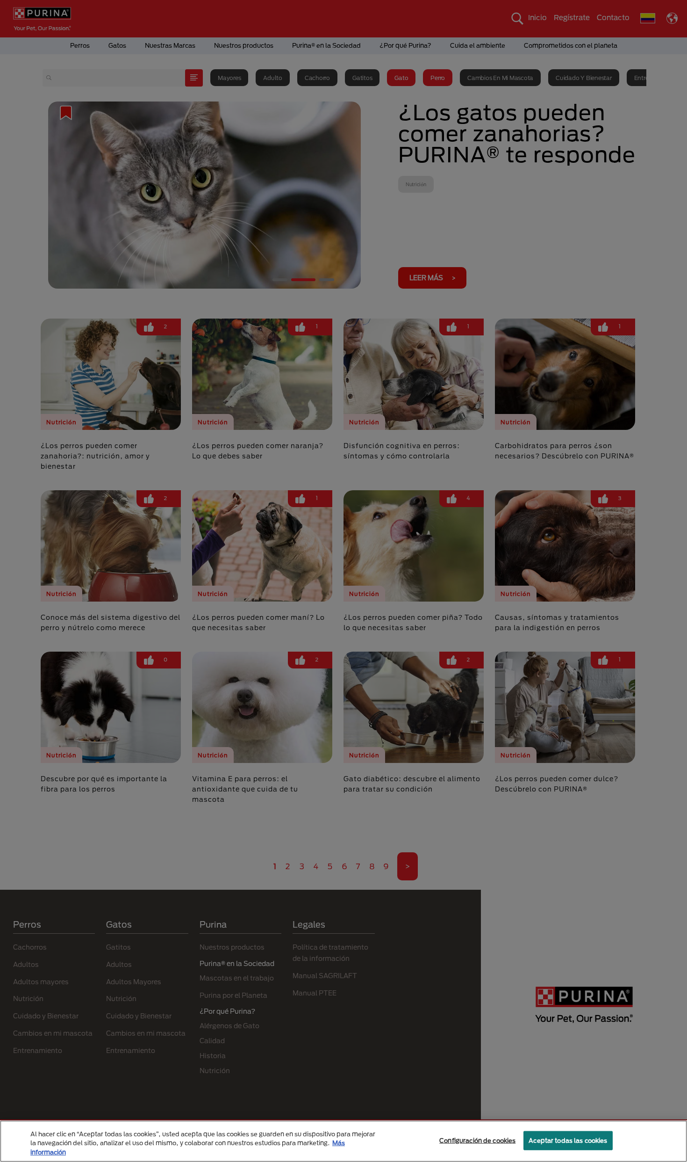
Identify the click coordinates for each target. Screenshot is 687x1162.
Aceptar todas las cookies (568, 1140)
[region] (343, 1141)
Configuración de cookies (477, 1140)
